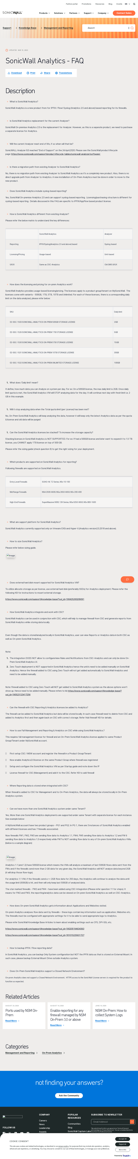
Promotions (86, 4)
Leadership (44, 1128)
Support (88, 13)
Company (102, 13)
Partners (73, 13)
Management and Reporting (58, 28)
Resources (100, 4)
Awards (42, 1132)
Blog (110, 4)
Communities (74, 1124)
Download (16, 73)
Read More (11, 1021)
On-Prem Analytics (52, 1053)
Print (32, 73)
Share (47, 73)
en (126, 4)
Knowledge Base (27, 28)
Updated (13, 50)
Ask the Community (69, 1095)
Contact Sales (124, 13)
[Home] (13, 13)
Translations (65, 73)
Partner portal (71, 4)
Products (43, 13)
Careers (43, 1120)
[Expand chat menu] (127, 579)
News (42, 1124)
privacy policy (63, 1146)
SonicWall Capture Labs (79, 1131)
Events (119, 4)
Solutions (58, 13)
